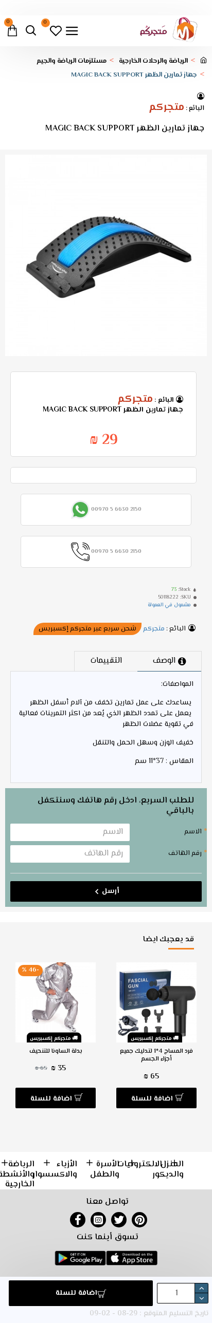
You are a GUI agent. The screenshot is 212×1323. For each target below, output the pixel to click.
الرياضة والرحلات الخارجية (153, 61)
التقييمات (106, 661)
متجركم (166, 108)
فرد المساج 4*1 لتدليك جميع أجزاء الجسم (156, 1056)
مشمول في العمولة (169, 605)
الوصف (164, 661)
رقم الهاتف (185, 853)
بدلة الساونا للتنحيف (55, 1052)
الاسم (193, 832)
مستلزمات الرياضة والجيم (72, 61)
